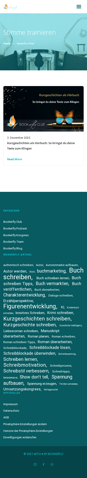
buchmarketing (51, 271)
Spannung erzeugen (41, 384)
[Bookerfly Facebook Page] (43, 464)
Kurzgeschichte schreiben (29, 324)
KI (62, 307)
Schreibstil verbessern (25, 371)
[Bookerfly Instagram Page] (35, 464)
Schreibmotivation (24, 365)
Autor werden (14, 271)
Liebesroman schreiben (20, 331)
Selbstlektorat (10, 377)
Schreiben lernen (20, 359)
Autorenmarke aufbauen (62, 265)
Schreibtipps (61, 371)
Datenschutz (11, 410)
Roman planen (38, 336)
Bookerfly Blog (12, 248)
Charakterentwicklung (24, 295)
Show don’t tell (34, 377)
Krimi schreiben (60, 312)
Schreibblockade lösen (49, 347)
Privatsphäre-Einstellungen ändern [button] (25, 424)
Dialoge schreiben (60, 295)
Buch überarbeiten (47, 289)
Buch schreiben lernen (52, 278)
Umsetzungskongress (22, 389)
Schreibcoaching (67, 354)
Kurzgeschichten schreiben (36, 318)
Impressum (10, 404)
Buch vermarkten (52, 283)
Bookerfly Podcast (15, 228)
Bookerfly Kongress (16, 235)
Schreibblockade (15, 348)
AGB (6, 417)
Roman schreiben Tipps (19, 342)
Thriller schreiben (68, 384)
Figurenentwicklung (29, 306)
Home (6, 43)
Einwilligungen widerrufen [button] (19, 437)
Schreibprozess (60, 365)
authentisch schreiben (18, 265)
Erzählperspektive (18, 300)
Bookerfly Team (13, 241)
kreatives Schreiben (30, 313)
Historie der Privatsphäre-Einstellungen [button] (28, 431)
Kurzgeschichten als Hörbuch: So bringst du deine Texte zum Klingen (41, 145)
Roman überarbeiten (55, 342)
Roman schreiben (63, 336)
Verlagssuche (51, 389)
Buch (32, 271)
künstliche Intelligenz (71, 325)
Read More (14, 159)
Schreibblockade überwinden (29, 353)
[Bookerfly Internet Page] (52, 464)
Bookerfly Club (12, 221)
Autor (39, 265)
